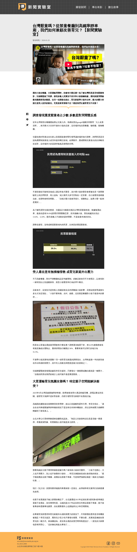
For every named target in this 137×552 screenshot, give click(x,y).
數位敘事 (113, 7)
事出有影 (97, 7)
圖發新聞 (81, 7)
